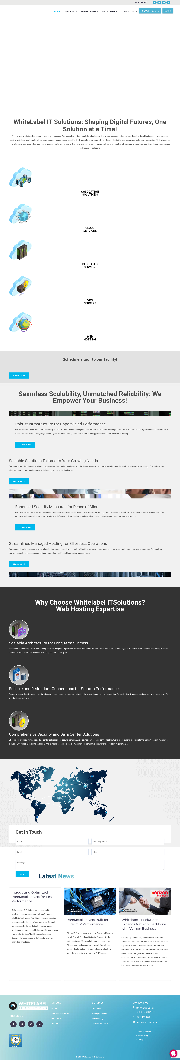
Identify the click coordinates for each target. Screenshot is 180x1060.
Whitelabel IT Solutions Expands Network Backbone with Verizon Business (143, 924)
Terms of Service (143, 1032)
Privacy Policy (142, 1035)
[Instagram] (163, 2)
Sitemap (139, 1039)
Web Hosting (97, 1018)
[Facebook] (154, 2)
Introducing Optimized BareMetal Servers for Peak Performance (33, 896)
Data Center (57, 1018)
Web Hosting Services (61, 1013)
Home (54, 1008)
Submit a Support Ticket (147, 1022)
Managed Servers (99, 1013)
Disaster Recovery (100, 1023)
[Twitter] (159, 2)
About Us (56, 1023)
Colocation (96, 1008)
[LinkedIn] (168, 2)
